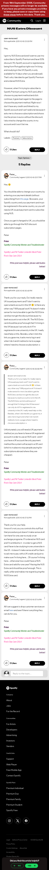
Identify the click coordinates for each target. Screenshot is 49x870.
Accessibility (10, 852)
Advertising (11, 735)
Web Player (11, 764)
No (19, 865)
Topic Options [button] (24, 158)
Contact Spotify (13, 775)
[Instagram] (9, 821)
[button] (44, 40)
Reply (37, 149)
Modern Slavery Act (12, 856)
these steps (10, 14)
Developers (11, 729)
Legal (8, 840)
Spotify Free (12, 810)
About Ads (23, 848)
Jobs (8, 705)
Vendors (10, 746)
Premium (16, 138)
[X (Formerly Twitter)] (18, 821)
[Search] (32, 20)
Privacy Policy (10, 844)
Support (10, 758)
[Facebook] (26, 821)
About (9, 700)
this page (24, 198)
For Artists (11, 724)
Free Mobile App (14, 770)
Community (14, 21)
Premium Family (13, 799)
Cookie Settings (12, 848)
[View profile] (6, 175)
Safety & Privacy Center (19, 840)
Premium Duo (12, 793)
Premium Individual (15, 788)
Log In (38, 20)
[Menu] (44, 20)
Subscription (27, 138)
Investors (10, 740)
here (11, 610)
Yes (29, 865)
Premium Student (14, 804)
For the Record (13, 711)
